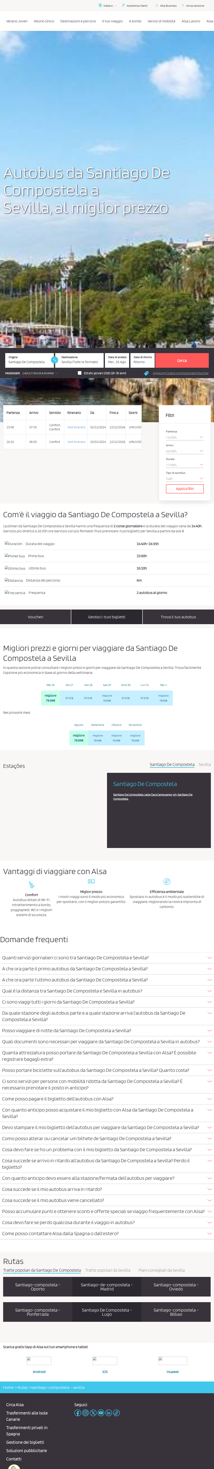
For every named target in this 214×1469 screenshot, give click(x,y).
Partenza (171, 431)
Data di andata (117, 357)
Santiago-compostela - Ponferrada (37, 1312)
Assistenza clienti (137, 6)
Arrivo (169, 445)
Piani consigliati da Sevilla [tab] (162, 1270)
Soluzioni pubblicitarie (26, 1450)
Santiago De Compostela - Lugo (107, 1312)
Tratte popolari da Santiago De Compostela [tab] (42, 1270)
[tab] (107, 957)
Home (8, 1387)
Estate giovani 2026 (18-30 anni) (105, 373)
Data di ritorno (143, 357)
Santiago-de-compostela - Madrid (107, 1287)
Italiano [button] (108, 6)
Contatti (14, 1458)
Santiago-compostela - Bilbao (176, 1312)
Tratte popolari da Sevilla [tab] (107, 1270)
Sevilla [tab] (205, 764)
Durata (170, 459)
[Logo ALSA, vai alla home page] (4, 21)
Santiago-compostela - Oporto (37, 1287)
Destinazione (69, 357)
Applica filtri (185, 489)
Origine (13, 357)
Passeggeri (12, 373)
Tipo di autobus (175, 472)
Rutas (22, 1387)
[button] (32, 373)
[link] (54, 360)
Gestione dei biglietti (25, 1442)
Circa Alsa (15, 1404)
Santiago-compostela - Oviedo (176, 1287)
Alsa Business (168, 6)
